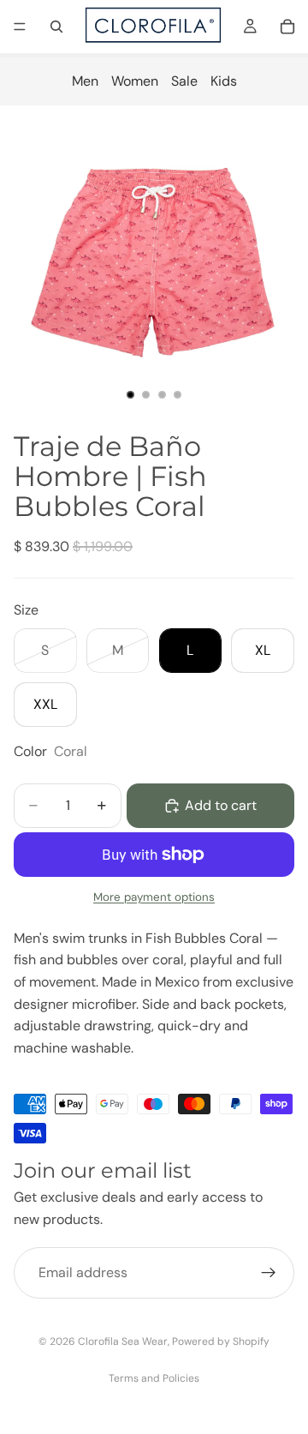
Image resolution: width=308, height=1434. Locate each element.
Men (85, 81)
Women (134, 81)
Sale (184, 81)
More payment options (154, 897)
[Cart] (287, 26)
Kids (223, 81)
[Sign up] (269, 1273)
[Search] (56, 26)
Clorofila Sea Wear (123, 1341)
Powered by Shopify (221, 1341)
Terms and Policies (154, 1378)
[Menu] (19, 26)
